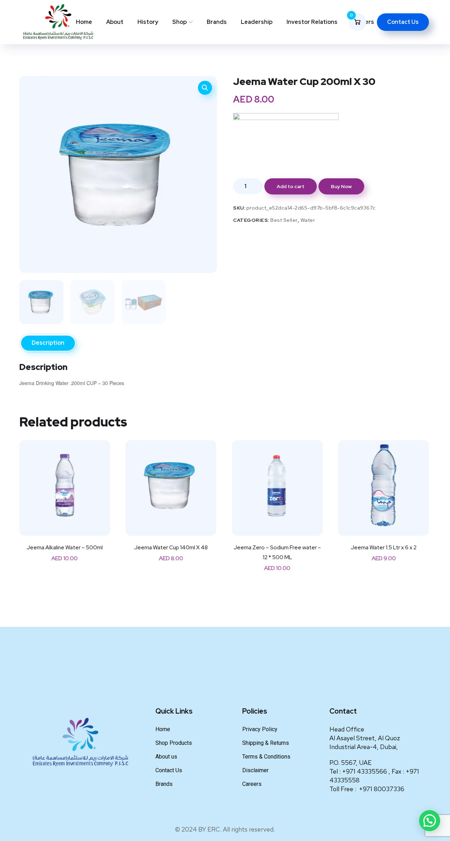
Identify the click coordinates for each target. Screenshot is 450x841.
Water (308, 220)
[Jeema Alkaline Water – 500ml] (64, 485)
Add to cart (290, 186)
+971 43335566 (365, 771)
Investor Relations (312, 22)
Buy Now (341, 186)
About (114, 22)
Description (48, 342)
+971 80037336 (381, 789)
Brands (217, 22)
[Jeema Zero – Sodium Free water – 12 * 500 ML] (277, 485)
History (147, 22)
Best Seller (284, 220)
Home (84, 22)
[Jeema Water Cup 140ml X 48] (171, 485)
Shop (179, 22)
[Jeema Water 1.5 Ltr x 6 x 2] (383, 485)
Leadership (256, 22)
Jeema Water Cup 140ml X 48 (171, 547)
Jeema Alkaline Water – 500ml (65, 547)
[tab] (48, 343)
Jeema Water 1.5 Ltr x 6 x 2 (384, 547)
